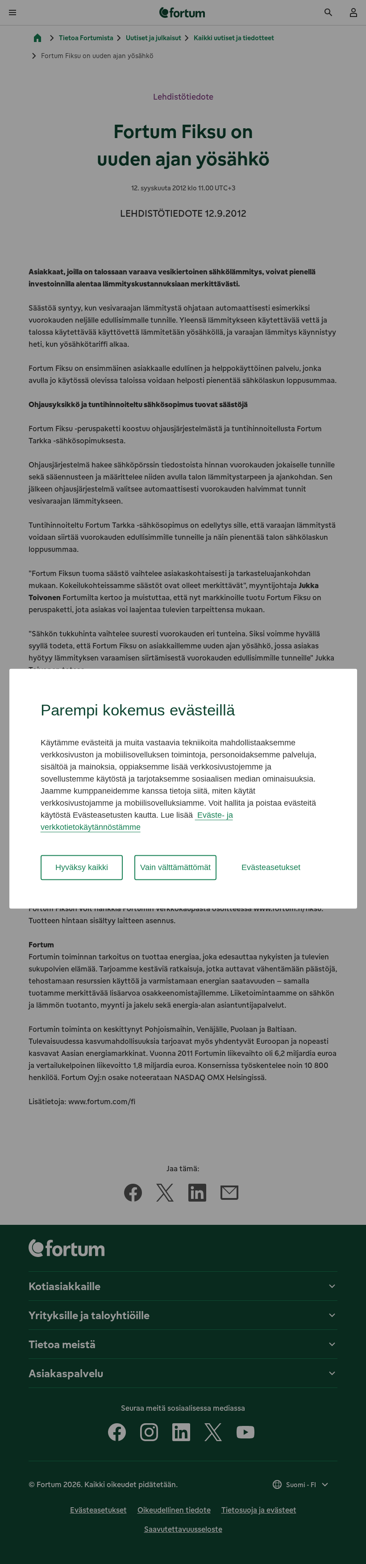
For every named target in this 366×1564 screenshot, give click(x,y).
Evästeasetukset (270, 867)
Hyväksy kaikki (81, 867)
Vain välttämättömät (175, 867)
